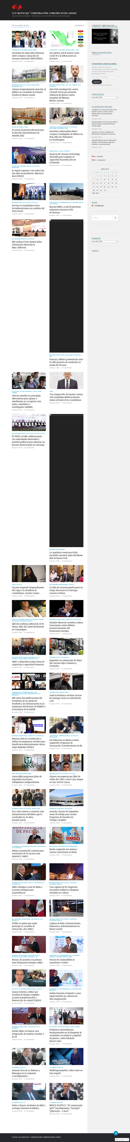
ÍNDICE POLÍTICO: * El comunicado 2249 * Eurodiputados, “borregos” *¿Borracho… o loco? (65, 1108)
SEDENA (41, 619)
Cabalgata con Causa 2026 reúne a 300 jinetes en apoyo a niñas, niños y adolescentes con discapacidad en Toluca (104, 113)
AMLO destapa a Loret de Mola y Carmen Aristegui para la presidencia (27, 890)
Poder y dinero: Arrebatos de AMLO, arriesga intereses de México (28, 1107)
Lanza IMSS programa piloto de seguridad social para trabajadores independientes (27, 779)
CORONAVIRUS (16, 50)
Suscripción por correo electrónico (104, 64)
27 (116, 187)
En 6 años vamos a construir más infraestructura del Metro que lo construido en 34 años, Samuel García (28, 815)
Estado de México (18, 127)
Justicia (68, 85)
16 (101, 183)
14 (93, 183)
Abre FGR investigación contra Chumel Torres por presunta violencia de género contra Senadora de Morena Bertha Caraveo (63, 95)
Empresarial (53, 151)
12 (112, 179)
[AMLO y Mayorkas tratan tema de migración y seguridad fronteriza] (29, 646)
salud (77, 50)
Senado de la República (73, 619)
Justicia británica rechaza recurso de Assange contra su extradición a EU (65, 698)
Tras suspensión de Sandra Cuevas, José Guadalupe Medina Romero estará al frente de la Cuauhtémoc (66, 397)
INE (13, 239)
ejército (15, 619)
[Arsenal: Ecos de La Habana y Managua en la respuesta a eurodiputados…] (29, 1056)
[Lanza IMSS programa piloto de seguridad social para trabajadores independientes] (29, 762)
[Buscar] (115, 218)
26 (112, 187)
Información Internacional (59, 692)
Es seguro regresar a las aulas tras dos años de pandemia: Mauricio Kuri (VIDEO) (28, 173)
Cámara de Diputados (56, 808)
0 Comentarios (29, 61)
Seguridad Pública (26, 621)
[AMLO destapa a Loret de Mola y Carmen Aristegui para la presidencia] (29, 871)
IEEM (26, 127)
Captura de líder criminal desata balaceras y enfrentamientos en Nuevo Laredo (64, 926)
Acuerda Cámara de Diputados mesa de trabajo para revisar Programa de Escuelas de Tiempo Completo (63, 815)
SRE (21, 86)
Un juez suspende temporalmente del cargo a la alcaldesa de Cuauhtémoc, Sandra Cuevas (28, 590)
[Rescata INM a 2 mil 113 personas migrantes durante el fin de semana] (66, 191)
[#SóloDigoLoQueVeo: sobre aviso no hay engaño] (66, 1056)
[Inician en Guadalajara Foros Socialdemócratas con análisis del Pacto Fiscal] (29, 191)
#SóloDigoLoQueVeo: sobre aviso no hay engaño (66, 1072)
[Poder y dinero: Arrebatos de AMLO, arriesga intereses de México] (29, 1091)
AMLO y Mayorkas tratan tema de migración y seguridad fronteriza (28, 663)
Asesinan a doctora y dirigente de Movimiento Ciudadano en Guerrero (103, 133)
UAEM (39, 391)
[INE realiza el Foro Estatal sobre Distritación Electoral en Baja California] (29, 227)
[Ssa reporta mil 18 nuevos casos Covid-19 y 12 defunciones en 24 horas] (66, 39)
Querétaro (15, 167)
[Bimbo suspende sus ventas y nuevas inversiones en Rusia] (66, 835)
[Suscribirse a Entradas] (92, 156)
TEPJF (43, 433)
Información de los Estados (21, 85)
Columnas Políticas (18, 1067)
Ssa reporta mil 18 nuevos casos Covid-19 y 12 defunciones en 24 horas (64, 55)
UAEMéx (14, 393)
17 (104, 183)
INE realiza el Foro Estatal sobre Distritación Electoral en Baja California (27, 244)
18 (108, 183)
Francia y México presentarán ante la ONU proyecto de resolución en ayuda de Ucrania (66, 362)
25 (108, 187)
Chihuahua (53, 127)
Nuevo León (53, 737)
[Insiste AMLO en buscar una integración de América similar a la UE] (29, 1015)
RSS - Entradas (98, 156)
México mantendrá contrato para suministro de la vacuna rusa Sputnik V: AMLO (28, 853)
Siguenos (97, 82)
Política (35, 202)
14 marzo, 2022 (17, 61)
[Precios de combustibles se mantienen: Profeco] (66, 944)
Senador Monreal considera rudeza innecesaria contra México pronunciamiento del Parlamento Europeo (66, 626)
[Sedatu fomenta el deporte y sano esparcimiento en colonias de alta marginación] (66, 978)
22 (97, 187)
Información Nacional (29, 50)
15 (97, 183)
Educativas (15, 166)
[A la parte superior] (116, 1133)
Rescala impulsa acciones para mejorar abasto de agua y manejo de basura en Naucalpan (105, 124)
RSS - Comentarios (99, 160)
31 (104, 190)
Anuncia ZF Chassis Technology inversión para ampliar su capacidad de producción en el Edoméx (64, 158)
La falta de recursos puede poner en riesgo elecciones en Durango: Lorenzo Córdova (66, 590)
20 (116, 183)
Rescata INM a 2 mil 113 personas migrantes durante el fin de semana (65, 209)
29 (97, 190)
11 (108, 179)
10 (104, 179)
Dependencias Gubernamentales (60, 202)
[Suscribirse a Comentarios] (92, 160)
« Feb (93, 193)
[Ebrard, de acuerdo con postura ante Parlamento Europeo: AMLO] (29, 944)
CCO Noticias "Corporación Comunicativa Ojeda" (44, 13)
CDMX (51, 391)
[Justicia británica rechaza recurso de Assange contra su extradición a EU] (66, 681)
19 (112, 183)
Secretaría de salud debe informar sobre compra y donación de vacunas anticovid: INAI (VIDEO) (28, 55)
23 (101, 187)
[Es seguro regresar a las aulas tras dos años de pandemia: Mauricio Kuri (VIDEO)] (29, 155)
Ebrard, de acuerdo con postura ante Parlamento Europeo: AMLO (27, 961)
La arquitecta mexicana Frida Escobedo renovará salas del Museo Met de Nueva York (66, 555)
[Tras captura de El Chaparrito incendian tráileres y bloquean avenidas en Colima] (66, 871)
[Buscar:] (105, 218)
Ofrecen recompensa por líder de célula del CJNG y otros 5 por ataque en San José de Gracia (66, 779)
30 (101, 190)
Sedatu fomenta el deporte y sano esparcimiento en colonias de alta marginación (65, 996)
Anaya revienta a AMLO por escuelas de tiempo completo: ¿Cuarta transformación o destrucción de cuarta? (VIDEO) (26, 996)
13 (116, 179)
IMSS (13, 773)
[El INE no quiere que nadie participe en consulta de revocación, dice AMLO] (29, 908)
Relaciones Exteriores (57, 128)
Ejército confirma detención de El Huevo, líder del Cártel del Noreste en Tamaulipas (28, 626)
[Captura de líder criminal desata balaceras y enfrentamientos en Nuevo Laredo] (66, 908)
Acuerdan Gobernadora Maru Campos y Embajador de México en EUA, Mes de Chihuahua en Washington (66, 135)
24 (104, 187)
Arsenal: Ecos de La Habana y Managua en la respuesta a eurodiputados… (26, 1073)
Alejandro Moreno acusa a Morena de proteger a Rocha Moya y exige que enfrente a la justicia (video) (104, 142)
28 (93, 190)
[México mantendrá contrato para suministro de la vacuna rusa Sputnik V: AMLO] (29, 835)
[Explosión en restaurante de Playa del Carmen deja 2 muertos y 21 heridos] (66, 646)
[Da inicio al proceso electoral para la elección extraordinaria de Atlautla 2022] (29, 116)
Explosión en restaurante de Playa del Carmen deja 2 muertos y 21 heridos (65, 663)
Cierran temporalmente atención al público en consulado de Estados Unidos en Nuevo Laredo (29, 92)
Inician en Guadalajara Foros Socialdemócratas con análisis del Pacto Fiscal (28, 208)
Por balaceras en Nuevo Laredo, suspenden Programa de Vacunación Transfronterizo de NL (65, 743)
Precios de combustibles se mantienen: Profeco (62, 961)
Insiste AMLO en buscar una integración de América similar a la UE (28, 1034)
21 (93, 187)
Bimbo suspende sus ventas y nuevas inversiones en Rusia (63, 851)
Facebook (95, 250)
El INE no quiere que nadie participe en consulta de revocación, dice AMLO (24, 926)
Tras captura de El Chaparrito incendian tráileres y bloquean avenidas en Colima (64, 890)
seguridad (15, 621)
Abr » (97, 193)
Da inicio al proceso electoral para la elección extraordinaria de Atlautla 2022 (28, 132)
